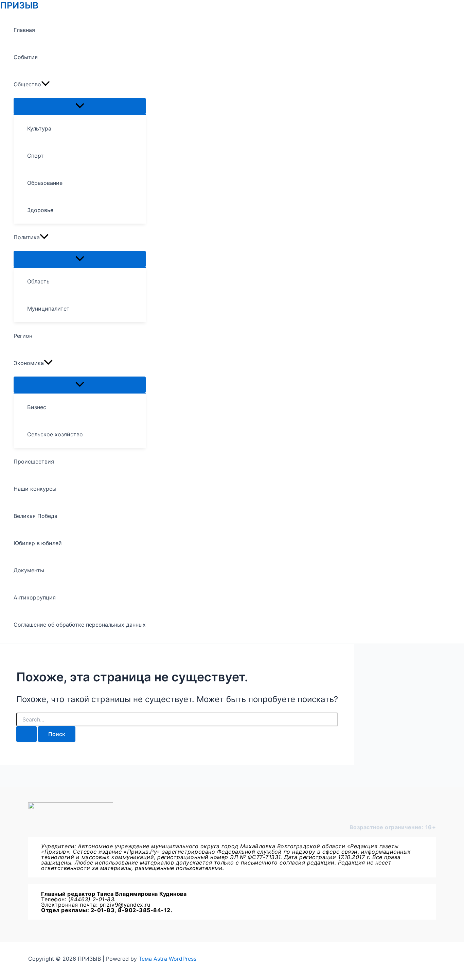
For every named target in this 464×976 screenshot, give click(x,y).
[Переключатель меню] (80, 106)
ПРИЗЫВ (19, 5)
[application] (45, 84)
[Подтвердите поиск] (26, 734)
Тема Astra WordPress (167, 958)
